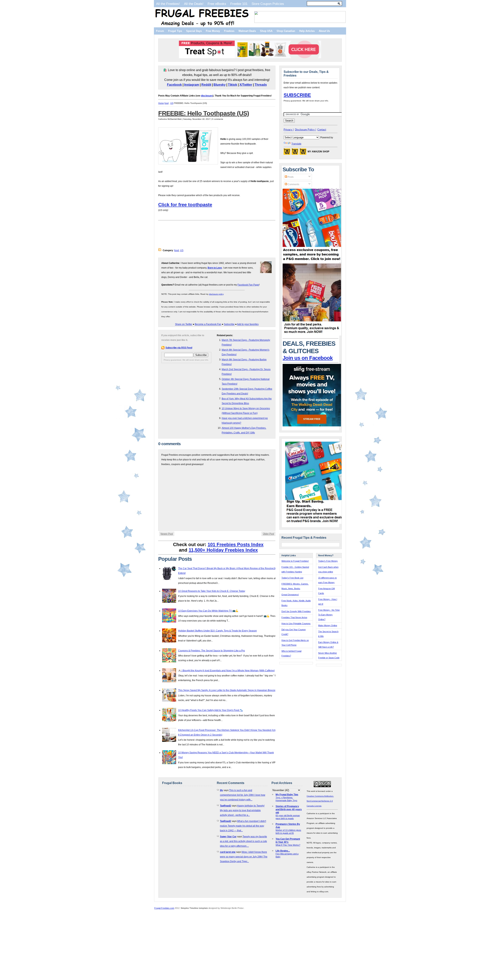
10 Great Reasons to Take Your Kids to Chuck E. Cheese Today (211, 591)
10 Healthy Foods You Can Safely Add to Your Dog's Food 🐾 (210, 710)
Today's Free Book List (292, 578)
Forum (160, 30)
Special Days (194, 30)
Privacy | (289, 129)
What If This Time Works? (288, 845)
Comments (293, 184)
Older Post (268, 533)
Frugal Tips (175, 30)
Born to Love (215, 267)
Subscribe (229, 324)
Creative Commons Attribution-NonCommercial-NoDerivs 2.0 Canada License (320, 801)
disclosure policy (216, 294)
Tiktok (232, 84)
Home (161, 103)
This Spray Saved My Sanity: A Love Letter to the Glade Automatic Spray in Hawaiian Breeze (226, 690)
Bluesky (219, 84)
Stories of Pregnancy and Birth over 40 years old (289, 809)
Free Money (213, 30)
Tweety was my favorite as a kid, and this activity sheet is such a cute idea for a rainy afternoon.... (243, 841)
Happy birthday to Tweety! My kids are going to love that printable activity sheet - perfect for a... (242, 810)
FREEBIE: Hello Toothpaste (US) (203, 113)
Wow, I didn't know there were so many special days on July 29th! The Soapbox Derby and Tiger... (243, 857)
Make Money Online (327, 625)
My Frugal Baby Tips (287, 794)
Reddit (206, 84)
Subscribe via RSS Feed (178, 347)
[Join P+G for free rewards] (314, 523)
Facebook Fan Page (248, 284)
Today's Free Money (328, 561)
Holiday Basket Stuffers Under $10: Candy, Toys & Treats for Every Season (217, 630)
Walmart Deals (247, 30)
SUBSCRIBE (297, 95)
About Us (324, 30)
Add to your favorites (248, 324)
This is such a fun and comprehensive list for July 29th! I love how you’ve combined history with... (242, 795)
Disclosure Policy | (305, 129)
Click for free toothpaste (185, 204)
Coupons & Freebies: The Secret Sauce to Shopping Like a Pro (211, 650)
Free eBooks (217, 4)
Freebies (229, 30)
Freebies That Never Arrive (294, 617)
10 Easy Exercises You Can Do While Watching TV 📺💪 (208, 610)
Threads (260, 84)
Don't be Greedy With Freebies (296, 611)
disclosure (207, 95)
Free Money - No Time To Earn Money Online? (329, 615)
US (171, 103)
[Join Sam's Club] (312, 334)
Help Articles (307, 30)
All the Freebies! (168, 4)
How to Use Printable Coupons (296, 623)
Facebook (174, 84)
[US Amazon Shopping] (287, 152)
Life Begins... (283, 850)
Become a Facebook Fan (208, 324)
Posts (290, 177)
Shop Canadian (286, 30)
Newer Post (167, 533)
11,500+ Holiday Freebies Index (223, 550)
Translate (296, 143)
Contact (321, 129)
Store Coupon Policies (268, 4)
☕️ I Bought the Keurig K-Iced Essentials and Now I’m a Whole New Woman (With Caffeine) (226, 670)
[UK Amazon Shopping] (303, 152)
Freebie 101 (238, 4)
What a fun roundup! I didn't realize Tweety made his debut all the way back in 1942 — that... (243, 826)
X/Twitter (245, 84)
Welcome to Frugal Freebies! (295, 561)
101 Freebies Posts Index (235, 544)
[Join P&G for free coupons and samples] (312, 261)
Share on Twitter (183, 324)
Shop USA (266, 30)
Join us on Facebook (308, 358)
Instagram (191, 84)
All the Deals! (194, 4)
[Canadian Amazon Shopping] (295, 152)
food (166, 103)
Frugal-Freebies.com (164, 908)
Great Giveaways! (290, 594)
